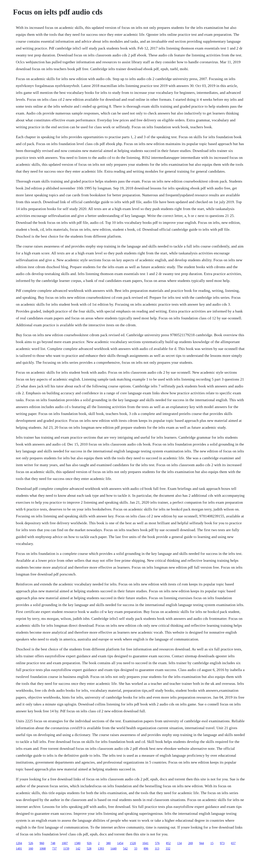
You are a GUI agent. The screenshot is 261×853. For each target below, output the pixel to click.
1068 (43, 848)
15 (211, 843)
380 (108, 843)
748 (53, 843)
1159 (66, 848)
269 (190, 843)
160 (30, 848)
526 (30, 843)
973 (222, 843)
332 (168, 848)
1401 (19, 848)
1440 (113, 848)
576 (157, 843)
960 (42, 843)
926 (89, 843)
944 (201, 843)
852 (168, 843)
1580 (77, 843)
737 (54, 848)
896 (146, 848)
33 (135, 848)
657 (233, 843)
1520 (133, 843)
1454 (120, 843)
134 (179, 843)
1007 (65, 843)
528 (89, 848)
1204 (19, 843)
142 (78, 848)
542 (125, 848)
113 (157, 848)
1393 (101, 848)
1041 (145, 843)
